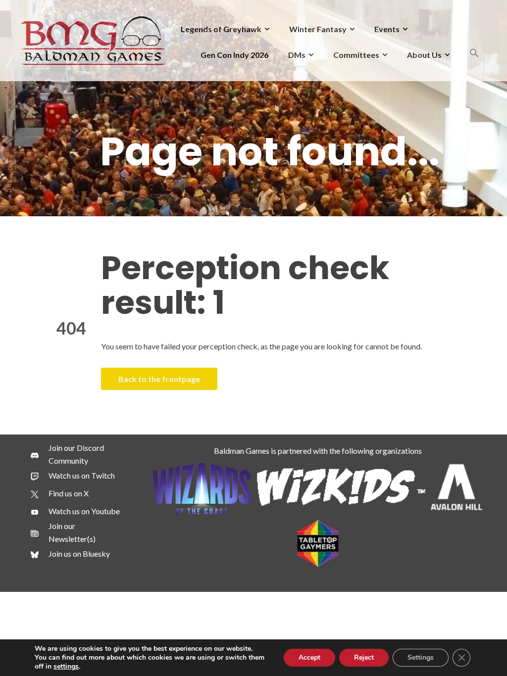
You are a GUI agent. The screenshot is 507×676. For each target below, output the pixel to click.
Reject (364, 657)
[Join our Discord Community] (77, 454)
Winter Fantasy (318, 29)
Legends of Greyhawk (221, 29)
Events (387, 29)
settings (66, 666)
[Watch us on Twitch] (73, 475)
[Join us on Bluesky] (70, 553)
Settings (420, 657)
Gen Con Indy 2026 (234, 54)
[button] (474, 54)
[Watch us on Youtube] (75, 511)
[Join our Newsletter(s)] (77, 532)
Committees (356, 54)
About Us (424, 54)
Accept (309, 657)
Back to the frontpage (159, 379)
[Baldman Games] (93, 39)
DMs (296, 54)
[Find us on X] (60, 493)
